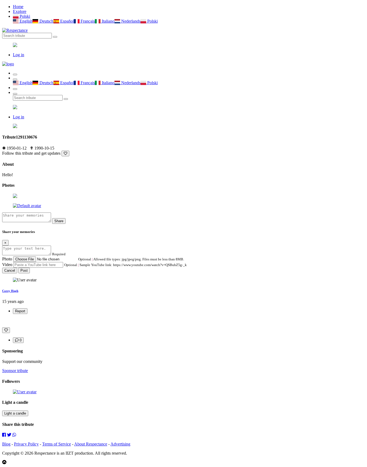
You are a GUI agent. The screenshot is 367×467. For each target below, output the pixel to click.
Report (20, 311)
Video (7, 264)
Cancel (9, 270)
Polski (24, 16)
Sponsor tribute (15, 370)
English (26, 21)
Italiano (107, 21)
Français (87, 21)
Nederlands (130, 21)
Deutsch (45, 21)
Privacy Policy (26, 444)
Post (24, 270)
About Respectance (90, 444)
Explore (19, 11)
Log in (18, 54)
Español (66, 21)
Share (58, 221)
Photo (7, 259)
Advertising (120, 444)
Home (18, 6)
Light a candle (15, 413)
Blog (6, 444)
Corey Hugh (10, 290)
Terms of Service (56, 444)
